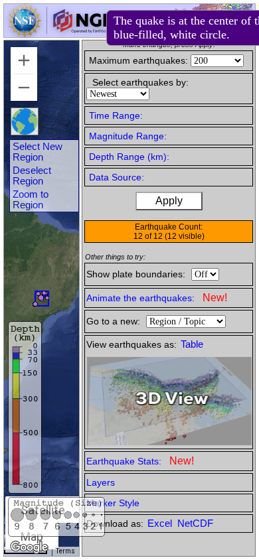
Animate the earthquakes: (156, 297)
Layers (100, 482)
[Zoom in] (24, 60)
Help (141, 22)
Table (192, 344)
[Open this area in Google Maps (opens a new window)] (29, 547)
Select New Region (37, 152)
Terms (65, 551)
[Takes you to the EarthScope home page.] (60, 33)
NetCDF (195, 523)
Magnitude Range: (128, 136)
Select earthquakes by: (140, 82)
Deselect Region (32, 175)
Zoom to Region (30, 199)
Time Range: (116, 115)
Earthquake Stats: (140, 460)
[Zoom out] (24, 87)
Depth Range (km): (129, 156)
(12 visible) (185, 236)
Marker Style (112, 503)
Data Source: (116, 177)
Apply (169, 200)
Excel (161, 523)
